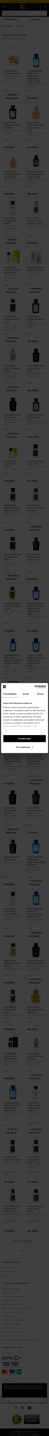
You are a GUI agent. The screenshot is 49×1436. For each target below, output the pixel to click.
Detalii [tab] (26, 694)
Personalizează (23, 747)
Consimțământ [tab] (9, 694)
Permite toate (24, 738)
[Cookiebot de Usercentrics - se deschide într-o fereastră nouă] (35, 686)
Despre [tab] (40, 694)
